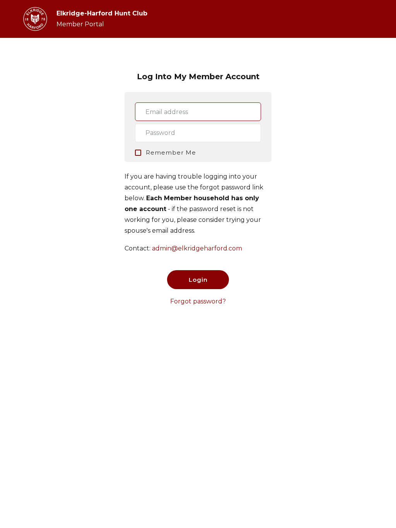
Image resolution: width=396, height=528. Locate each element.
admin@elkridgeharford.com (197, 248)
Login (198, 279)
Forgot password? (198, 301)
